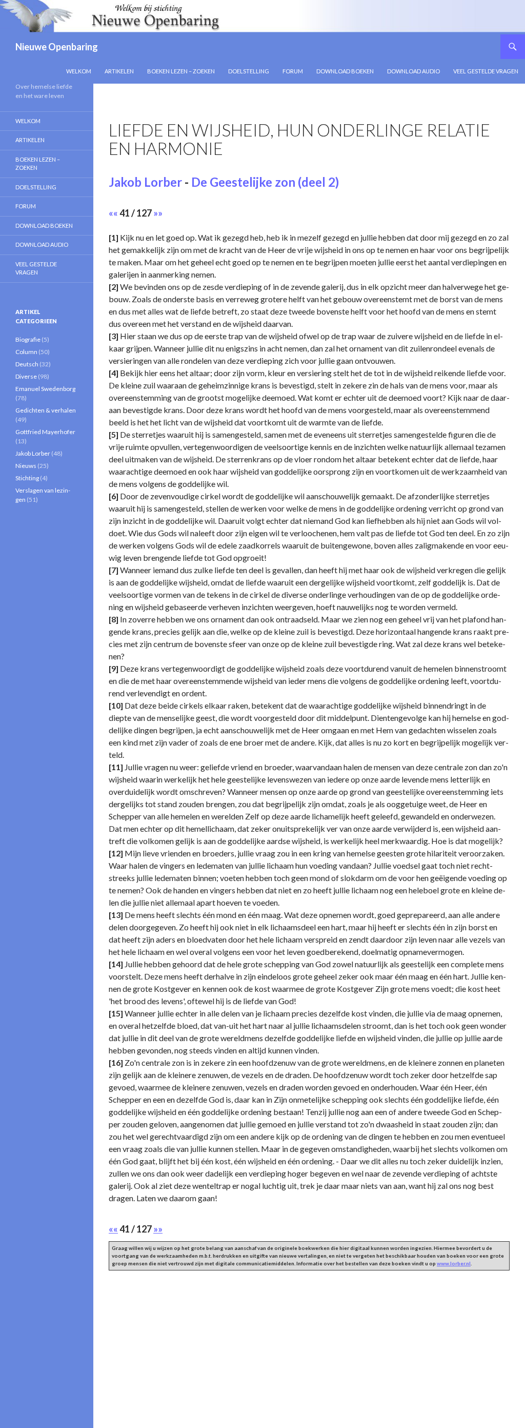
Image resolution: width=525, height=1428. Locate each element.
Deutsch (26, 364)
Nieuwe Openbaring (56, 46)
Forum (292, 71)
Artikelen (119, 71)
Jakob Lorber (145, 181)
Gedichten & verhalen (45, 410)
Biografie (28, 339)
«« (113, 213)
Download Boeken (345, 71)
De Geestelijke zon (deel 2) (265, 181)
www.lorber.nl (454, 1263)
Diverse (26, 376)
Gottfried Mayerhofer (45, 432)
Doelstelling (248, 71)
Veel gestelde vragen (485, 71)
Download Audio (413, 71)
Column (26, 352)
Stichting (27, 478)
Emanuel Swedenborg (45, 389)
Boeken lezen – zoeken (181, 71)
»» (158, 213)
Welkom (78, 71)
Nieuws (25, 466)
